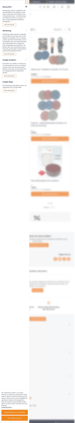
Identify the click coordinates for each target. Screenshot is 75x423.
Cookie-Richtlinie (6, 407)
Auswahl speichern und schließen (14, 412)
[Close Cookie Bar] (27, 2)
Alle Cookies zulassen (14, 418)
